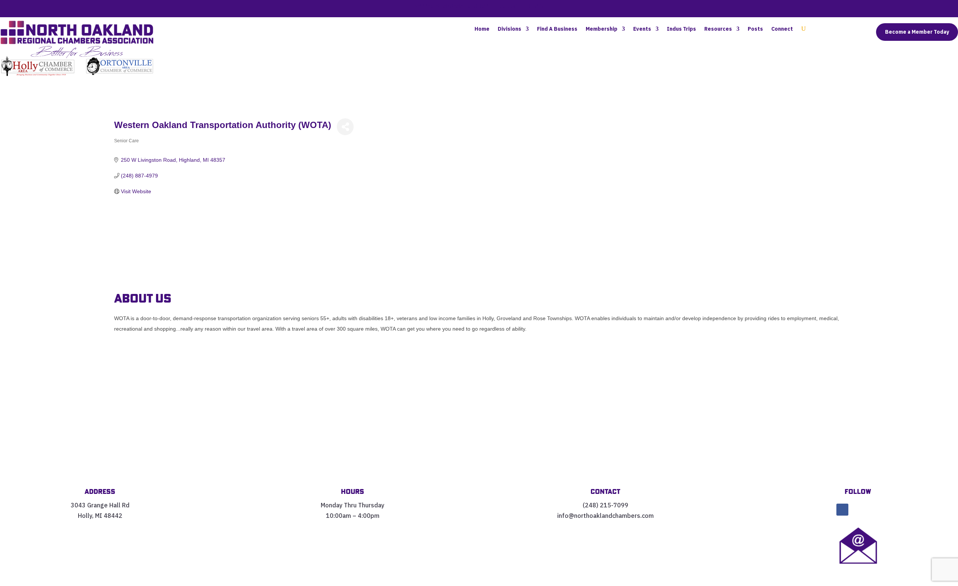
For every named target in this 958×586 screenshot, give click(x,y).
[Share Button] (345, 126)
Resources (718, 29)
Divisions (509, 29)
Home (482, 29)
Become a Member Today (917, 31)
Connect (782, 29)
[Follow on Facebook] (842, 510)
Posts (755, 29)
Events (642, 29)
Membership (601, 29)
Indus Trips (681, 29)
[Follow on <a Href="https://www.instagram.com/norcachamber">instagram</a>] (874, 510)
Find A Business (557, 29)
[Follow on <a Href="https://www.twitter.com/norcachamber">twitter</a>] (858, 510)
